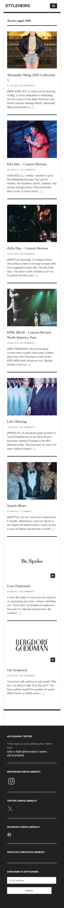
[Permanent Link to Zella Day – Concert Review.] (32, 223)
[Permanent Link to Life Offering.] (32, 396)
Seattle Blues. (17, 506)
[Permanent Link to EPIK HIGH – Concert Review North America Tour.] (32, 307)
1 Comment (26, 511)
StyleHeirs (17, 5)
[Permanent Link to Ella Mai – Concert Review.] (32, 139)
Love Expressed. (19, 586)
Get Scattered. (17, 670)
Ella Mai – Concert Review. (27, 164)
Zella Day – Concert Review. (28, 248)
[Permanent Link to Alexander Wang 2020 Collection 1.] (32, 50)
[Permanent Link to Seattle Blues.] (32, 481)
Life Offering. (17, 421)
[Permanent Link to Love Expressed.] (32, 561)
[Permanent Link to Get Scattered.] (32, 645)
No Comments (27, 85)
